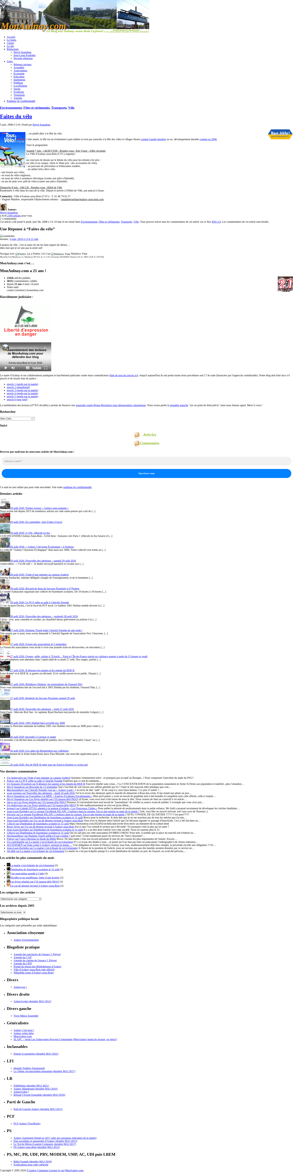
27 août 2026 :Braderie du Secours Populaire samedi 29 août (42, 698)
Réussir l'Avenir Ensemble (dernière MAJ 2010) (39, 1094)
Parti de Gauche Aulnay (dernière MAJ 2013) (38, 1109)
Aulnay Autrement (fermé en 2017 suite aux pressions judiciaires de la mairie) (55, 1138)
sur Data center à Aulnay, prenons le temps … (39, 845)
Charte (10, 43)
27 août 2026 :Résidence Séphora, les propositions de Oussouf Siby (46, 684)
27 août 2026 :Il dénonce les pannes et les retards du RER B (42, 670)
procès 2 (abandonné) (18, 387)
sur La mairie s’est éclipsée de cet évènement (40, 842)
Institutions (19, 79)
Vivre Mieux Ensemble (26, 1015)
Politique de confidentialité (21, 101)
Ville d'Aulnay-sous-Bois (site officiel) (34, 969)
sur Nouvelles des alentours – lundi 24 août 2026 (41, 793)
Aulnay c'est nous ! (24, 1030)
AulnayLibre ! (21, 1091)
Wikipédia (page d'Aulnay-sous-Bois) (34, 972)
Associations (20, 70)
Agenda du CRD (23, 963)
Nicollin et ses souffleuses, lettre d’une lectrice (35, 877)
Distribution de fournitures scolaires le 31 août (34, 869)
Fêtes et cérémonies (36, 107)
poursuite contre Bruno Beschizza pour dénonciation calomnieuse (111, 405)
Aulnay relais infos (24, 1033)
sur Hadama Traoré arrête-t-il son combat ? (38, 835)
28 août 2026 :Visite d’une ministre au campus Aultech (39, 574)
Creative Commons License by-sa (45, 1170)
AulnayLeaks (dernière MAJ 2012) (32, 1001)
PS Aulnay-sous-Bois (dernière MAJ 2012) (37, 1147)
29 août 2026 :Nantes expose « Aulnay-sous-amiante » (39, 508)
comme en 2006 (208, 139)
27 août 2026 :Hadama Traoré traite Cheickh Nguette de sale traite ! (46, 630)
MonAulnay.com (23, 1036)
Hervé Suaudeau (22, 52)
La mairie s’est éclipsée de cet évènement (32, 865)
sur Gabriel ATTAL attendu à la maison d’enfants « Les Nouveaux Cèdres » (52, 808)
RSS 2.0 (216, 221)
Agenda (18, 98)
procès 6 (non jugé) (17, 399)
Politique (18, 82)
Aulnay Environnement (26, 939)
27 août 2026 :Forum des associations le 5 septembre (38, 644)
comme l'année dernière (153, 139)
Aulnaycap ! (20, 987)
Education (19, 76)
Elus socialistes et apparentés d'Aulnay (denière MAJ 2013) (45, 1141)
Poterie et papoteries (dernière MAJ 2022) (36, 1053)
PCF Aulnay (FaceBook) (27, 1123)
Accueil (11, 36)
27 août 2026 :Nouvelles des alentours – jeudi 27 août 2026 (42, 709)
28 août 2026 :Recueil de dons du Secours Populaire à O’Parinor (44, 588)
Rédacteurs (13, 49)
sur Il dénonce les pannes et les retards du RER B (46, 783)
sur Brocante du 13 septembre (32, 787)
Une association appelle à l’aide (27, 873)
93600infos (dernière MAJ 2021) (31, 1085)
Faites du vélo (16, 116)
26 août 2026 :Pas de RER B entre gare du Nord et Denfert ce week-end (49, 764)
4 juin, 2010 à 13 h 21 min (24, 239)
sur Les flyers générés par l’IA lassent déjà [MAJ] (42, 799)
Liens (10, 61)
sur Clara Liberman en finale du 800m (31, 838)
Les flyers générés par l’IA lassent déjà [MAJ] (34, 881)
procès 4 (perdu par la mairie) (22, 393)
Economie (19, 73)
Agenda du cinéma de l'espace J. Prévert (35, 960)
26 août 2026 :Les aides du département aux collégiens (39, 750)
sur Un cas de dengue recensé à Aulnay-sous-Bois (45, 820)
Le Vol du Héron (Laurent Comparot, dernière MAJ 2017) (45, 1144)
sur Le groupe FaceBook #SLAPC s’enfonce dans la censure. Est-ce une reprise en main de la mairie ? (73, 811)
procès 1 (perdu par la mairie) (22, 384)
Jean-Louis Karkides (25, 55)
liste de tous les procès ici (123, 375)
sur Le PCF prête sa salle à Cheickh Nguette (35, 780)
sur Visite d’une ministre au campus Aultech (38, 777)
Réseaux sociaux (23, 64)
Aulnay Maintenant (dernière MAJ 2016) (35, 1088)
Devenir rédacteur (23, 58)
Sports (17, 88)
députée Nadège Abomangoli (29, 1068)
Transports (19, 95)
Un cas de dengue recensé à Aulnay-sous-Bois (35, 885)
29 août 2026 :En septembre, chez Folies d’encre (36, 522)
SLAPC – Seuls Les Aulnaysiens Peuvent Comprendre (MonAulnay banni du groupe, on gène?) (65, 1039)
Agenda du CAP (23, 957)
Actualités (19, 67)
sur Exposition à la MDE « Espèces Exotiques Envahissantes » (50, 796)
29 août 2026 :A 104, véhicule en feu (30, 532)
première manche (179, 405)
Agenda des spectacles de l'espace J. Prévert (37, 954)
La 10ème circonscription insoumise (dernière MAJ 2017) (44, 1071)
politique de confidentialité (77, 487)
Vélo (71, 107)
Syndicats (19, 91)
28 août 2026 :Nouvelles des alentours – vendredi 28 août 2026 (44, 616)
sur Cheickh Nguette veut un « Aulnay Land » (40, 790)
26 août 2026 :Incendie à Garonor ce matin (33, 736)
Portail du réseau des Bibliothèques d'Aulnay (38, 966)
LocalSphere (20, 85)
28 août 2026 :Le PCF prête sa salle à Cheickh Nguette (39, 602)
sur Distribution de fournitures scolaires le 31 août (45, 817)
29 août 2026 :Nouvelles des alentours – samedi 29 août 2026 (43, 560)
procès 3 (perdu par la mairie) (22, 390)
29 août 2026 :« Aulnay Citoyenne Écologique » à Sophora (42, 546)
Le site (10, 46)
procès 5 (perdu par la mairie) (22, 396)
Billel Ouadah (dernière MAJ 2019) (33, 1161)
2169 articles (14, 215)
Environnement (11, 107)
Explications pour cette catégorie (31, 1164)
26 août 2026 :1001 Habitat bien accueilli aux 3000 (37, 723)
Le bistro (11, 40)
